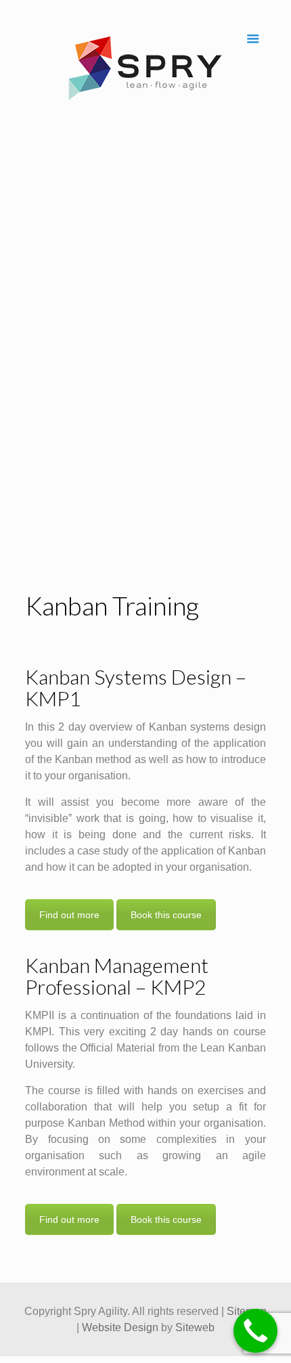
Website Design (120, 1327)
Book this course (166, 914)
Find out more (69, 914)
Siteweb (195, 1327)
